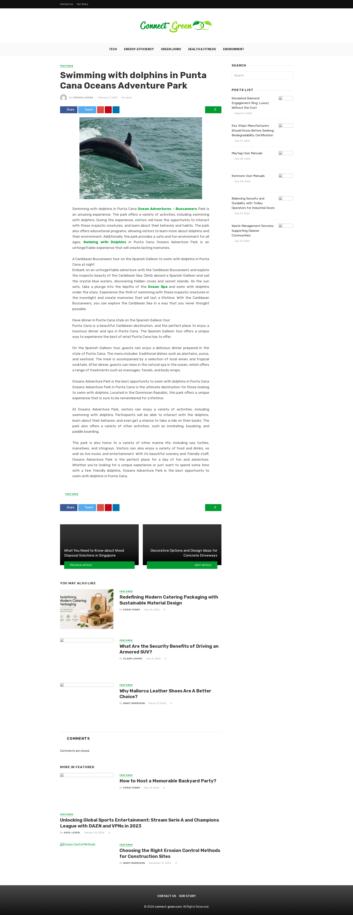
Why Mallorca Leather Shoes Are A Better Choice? (165, 693)
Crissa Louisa (83, 97)
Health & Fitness (202, 49)
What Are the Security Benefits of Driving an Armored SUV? (169, 649)
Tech (113, 49)
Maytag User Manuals (247, 153)
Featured (66, 66)
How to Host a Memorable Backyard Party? (168, 780)
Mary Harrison (134, 703)
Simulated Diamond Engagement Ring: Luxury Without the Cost (250, 103)
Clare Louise (132, 658)
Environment (233, 49)
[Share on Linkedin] (116, 109)
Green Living (171, 49)
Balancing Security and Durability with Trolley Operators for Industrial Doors (253, 203)
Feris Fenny (131, 609)
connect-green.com (168, 906)
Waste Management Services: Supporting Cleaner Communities (253, 230)
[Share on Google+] (100, 109)
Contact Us (66, 4)
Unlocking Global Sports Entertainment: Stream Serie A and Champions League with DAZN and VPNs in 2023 (139, 822)
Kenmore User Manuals (248, 176)
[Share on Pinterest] (108, 109)
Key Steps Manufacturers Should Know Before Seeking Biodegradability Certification (253, 130)
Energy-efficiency (139, 49)
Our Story (82, 4)
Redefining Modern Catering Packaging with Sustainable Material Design (169, 599)
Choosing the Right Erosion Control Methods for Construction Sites (170, 853)
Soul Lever (72, 832)
